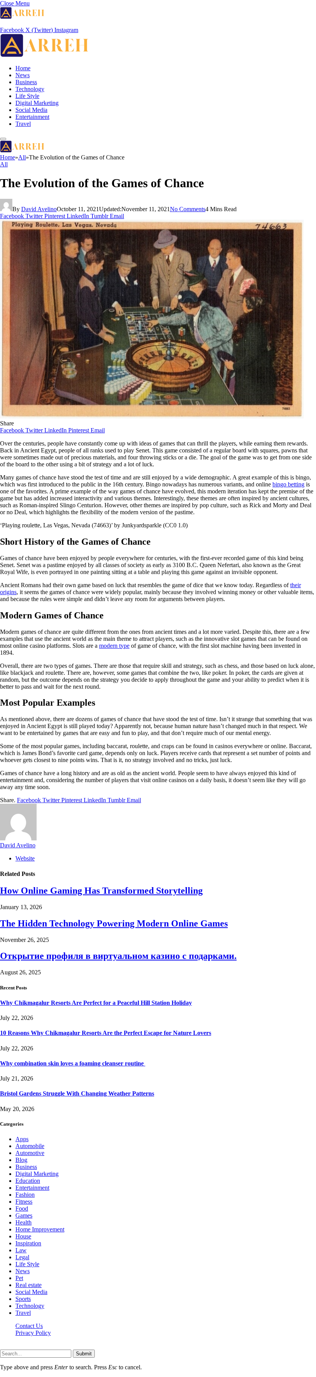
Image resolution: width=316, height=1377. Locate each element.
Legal (22, 1257)
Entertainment (32, 116)
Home (22, 68)
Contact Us (29, 1326)
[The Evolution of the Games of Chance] (152, 416)
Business (26, 82)
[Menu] (3, 139)
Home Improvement (39, 1229)
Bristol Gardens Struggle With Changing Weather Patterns (77, 1093)
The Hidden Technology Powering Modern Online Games (114, 923)
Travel (23, 123)
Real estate (28, 1285)
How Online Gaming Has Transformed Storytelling (101, 891)
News (22, 75)
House (23, 1236)
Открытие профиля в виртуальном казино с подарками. (118, 956)
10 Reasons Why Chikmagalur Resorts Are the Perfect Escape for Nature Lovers (105, 1033)
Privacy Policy (33, 1333)
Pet (19, 1278)
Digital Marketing (37, 103)
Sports (23, 1299)
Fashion (25, 1194)
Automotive (29, 1153)
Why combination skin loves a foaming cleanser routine (72, 1063)
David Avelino (39, 209)
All (4, 164)
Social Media (31, 110)
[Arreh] (44, 55)
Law (21, 1250)
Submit (84, 1354)
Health (23, 1222)
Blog (21, 1160)
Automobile (29, 1146)
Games (23, 1215)
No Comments (187, 209)
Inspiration (28, 1243)
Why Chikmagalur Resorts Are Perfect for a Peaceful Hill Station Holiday (96, 1002)
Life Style (27, 96)
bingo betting (288, 484)
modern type (114, 645)
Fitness (23, 1201)
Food (21, 1208)
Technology (29, 89)
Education (27, 1180)
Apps (22, 1139)
